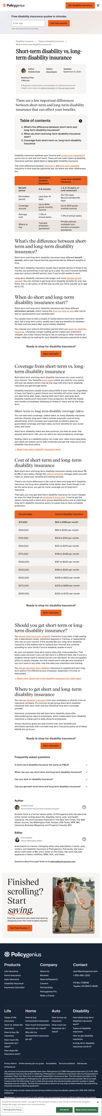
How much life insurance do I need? (11, 1043)
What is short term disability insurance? (33, 45)
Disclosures (82, 1063)
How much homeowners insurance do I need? (37, 1026)
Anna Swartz (51, 71)
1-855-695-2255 (81, 975)
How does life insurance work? (12, 1052)
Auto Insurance (11, 979)
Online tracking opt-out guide (31, 1063)
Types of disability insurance (51, 41)
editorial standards (48, 88)
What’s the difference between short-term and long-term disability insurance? (50, 128)
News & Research (49, 979)
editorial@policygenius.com (62, 861)
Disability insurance (25, 41)
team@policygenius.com (85, 971)
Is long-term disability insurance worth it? (83, 1045)
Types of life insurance (10, 1019)
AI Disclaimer (9, 1067)
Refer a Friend (47, 996)
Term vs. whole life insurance (13, 1026)
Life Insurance (11, 971)
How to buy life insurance (11, 1034)
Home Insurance (12, 975)
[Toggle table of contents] (80, 121)
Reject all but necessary (86, 1109)
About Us (44, 971)
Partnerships (46, 987)
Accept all (64, 1109)
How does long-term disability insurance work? (83, 1021)
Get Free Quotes (18, 928)
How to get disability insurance (83, 1037)
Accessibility (51, 1063)
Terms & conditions (67, 1063)
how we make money (66, 88)
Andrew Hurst (34, 71)
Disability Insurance (14, 983)
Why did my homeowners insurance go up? (37, 1036)
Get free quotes (59, 23)
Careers (44, 983)
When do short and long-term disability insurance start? (52, 135)
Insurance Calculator (14, 987)
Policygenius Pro (48, 991)
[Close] (98, 1102)
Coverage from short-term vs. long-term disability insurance (52, 142)
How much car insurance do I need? (59, 1028)
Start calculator (51, 354)
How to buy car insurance (59, 1019)
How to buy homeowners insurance (37, 1019)
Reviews (44, 975)
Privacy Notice (10, 1063)
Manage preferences (13, 1109)
